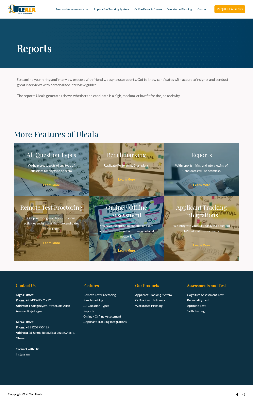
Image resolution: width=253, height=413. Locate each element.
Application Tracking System (111, 9)
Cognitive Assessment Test (205, 295)
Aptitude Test (196, 305)
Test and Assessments (70, 9)
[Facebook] (237, 394)
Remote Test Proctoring (99, 295)
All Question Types (96, 305)
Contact (202, 9)
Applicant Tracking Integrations (105, 321)
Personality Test (198, 300)
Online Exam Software (148, 9)
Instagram (23, 354)
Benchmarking (93, 300)
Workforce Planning (179, 9)
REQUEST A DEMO (230, 9)
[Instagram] (243, 394)
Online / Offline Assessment (102, 316)
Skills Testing (196, 311)
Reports (88, 311)
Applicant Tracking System (153, 295)
